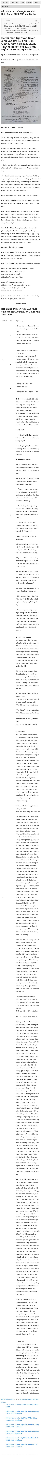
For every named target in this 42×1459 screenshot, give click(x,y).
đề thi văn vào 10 (26, 1399)
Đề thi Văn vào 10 (7, 1399)
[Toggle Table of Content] (35, 21)
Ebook (22, 2)
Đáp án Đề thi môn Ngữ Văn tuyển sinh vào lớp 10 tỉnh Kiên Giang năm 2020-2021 (22, 32)
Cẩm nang (14, 2)
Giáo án (29, 2)
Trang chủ (5, 2)
